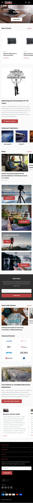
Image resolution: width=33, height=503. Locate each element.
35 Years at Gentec (10, 121)
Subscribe (16, 295)
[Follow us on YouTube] (8, 487)
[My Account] (29, 2)
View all (29, 28)
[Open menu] (2, 2)
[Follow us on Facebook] (3, 487)
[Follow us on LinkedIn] (11, 487)
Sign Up (5, 435)
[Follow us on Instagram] (5, 487)
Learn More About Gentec (11, 401)
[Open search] (26, 2)
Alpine (4, 51)
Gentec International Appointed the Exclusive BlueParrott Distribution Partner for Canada (14, 176)
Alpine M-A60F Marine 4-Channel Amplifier (10, 54)
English (4, 480)
